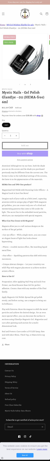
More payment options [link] (25, 160)
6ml (6, 125)
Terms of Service (11, 388)
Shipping (5, 111)
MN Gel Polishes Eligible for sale (20, 24)
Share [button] (7, 344)
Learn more (42, 449)
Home (2, 24)
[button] (3, 14)
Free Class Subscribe (13, 405)
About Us (8, 393)
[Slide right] (30, 84)
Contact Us (9, 370)
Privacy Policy (10, 376)
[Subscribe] (42, 427)
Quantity (5, 130)
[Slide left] (19, 84)
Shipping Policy (11, 382)
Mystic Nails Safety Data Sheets (18, 411)
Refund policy (10, 399)
